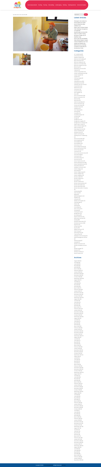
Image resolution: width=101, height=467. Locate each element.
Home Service (77, 159)
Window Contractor (78, 243)
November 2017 (77, 423)
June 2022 (76, 340)
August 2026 (77, 261)
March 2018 (76, 417)
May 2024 (76, 304)
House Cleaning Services (79, 164)
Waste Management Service (80, 237)
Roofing (40, 5)
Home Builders (77, 143)
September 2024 (78, 297)
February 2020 (77, 383)
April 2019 (76, 399)
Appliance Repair (78, 57)
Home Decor (77, 145)
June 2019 (76, 396)
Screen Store (77, 226)
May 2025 (76, 284)
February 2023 (77, 327)
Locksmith (76, 199)
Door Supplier (77, 92)
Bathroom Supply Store (79, 65)
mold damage (77, 202)
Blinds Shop (76, 67)
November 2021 (77, 351)
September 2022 (78, 335)
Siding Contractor (78, 229)
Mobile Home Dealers (79, 200)
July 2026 (76, 262)
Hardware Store (77, 132)
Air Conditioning (77, 54)
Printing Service (77, 212)
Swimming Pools (77, 232)
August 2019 (76, 393)
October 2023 (77, 315)
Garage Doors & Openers (80, 122)
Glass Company (77, 127)
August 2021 (76, 356)
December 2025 (78, 273)
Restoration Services (79, 218)
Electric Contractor (78, 97)
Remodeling (51, 5)
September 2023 (78, 316)
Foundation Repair (78, 114)
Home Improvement (32, 5)
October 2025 (77, 276)
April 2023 (76, 324)
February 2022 (77, 347)
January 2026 (77, 272)
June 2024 (76, 302)
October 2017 (77, 425)
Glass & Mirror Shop (78, 124)
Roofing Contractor (78, 223)
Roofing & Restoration (79, 221)
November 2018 (77, 407)
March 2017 (76, 436)
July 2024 (76, 300)
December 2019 (77, 386)
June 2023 (76, 321)
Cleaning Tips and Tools (79, 84)
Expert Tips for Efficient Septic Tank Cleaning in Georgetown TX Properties (81, 29)
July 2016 (76, 448)
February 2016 (77, 456)
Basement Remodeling (79, 59)
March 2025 (76, 288)
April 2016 (76, 453)
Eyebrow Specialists (78, 102)
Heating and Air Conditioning (80, 135)
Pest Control (77, 208)
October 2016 (77, 444)
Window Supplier (78, 248)
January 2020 (77, 385)
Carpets (76, 76)
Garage (76, 118)
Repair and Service (78, 216)
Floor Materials (77, 110)
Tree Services (77, 234)
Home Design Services (79, 146)
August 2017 (76, 428)
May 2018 (76, 413)
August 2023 (77, 318)
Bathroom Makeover (79, 62)
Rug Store (76, 224)
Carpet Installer (77, 75)
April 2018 (76, 415)
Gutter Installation (78, 130)
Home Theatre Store (79, 161)
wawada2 (76, 242)
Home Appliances (78, 140)
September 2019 (78, 391)
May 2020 (76, 378)
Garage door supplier (79, 121)
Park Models (77, 207)
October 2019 (77, 390)
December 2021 (77, 350)
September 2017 (78, 426)
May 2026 (76, 265)
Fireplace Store (77, 106)
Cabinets (76, 70)
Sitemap (64, 465)
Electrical (76, 99)
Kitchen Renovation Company (81, 188)
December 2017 (77, 421)
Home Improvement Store (80, 153)
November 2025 (77, 275)
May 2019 (76, 398)
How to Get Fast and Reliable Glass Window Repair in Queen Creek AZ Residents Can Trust (81, 40)
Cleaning (76, 79)
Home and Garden (81, 5)
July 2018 (76, 410)
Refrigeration (77, 213)
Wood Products (77, 253)
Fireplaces (76, 108)
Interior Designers (78, 175)
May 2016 (76, 452)
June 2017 (76, 431)
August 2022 (77, 337)
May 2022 (76, 342)
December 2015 (77, 460)
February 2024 (77, 308)
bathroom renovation (79, 63)
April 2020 (76, 380)
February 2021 (77, 366)
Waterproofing (77, 240)
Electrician (76, 100)
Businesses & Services (79, 68)
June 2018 (76, 412)
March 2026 (76, 269)
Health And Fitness (78, 134)
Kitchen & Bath (77, 177)
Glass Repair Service (78, 129)
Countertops (77, 91)
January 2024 (77, 310)
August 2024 (77, 299)
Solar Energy (77, 231)
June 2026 (76, 264)
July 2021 (76, 358)
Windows (76, 250)
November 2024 (77, 294)
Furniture (76, 116)
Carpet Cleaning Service (79, 73)
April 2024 (76, 305)
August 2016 (76, 447)
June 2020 (76, 377)
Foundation (76, 113)
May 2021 (76, 361)
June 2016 (76, 450)
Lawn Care (76, 192)
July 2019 (76, 394)
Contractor (76, 89)
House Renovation (78, 165)
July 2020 (76, 375)
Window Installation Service (80, 245)
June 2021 (76, 359)
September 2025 (78, 278)
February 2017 (77, 437)
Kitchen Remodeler (78, 185)
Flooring (45, 5)
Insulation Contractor (79, 167)
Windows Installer (78, 251)
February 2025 (77, 289)
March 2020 (76, 382)
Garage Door (77, 119)
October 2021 (77, 353)
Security (76, 227)
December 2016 (77, 441)
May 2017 (76, 433)
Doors (75, 94)
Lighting (76, 194)
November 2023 (77, 313)
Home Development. (48, 465)
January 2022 (77, 348)
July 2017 (76, 429)
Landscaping (58, 5)
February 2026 (77, 270)
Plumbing (76, 210)
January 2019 (77, 404)
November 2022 (77, 332)
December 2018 (77, 406)
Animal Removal (77, 55)
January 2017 (77, 439)
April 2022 (76, 343)
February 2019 (77, 402)
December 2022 (77, 331)
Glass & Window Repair (79, 126)
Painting (65, 5)
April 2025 (76, 286)
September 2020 (78, 372)
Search (85, 14)
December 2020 (78, 367)
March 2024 (77, 307)
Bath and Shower (78, 60)
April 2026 (76, 267)
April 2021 (76, 362)
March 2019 (76, 401)
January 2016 (77, 458)
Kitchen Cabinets (78, 181)
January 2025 (77, 291)
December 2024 (78, 292)
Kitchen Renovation (78, 186)
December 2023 (77, 312)
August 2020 (77, 374)
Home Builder (77, 141)
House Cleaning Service (79, 162)
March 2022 (76, 345)
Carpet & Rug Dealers (79, 71)
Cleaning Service (72, 5)
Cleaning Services (78, 83)
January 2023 (77, 329)
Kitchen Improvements (79, 183)
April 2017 (76, 434)
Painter (75, 204)
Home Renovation (78, 157)
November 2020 (77, 369)
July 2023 (76, 320)
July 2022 (76, 339)
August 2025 (77, 280)
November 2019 (77, 388)
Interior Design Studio (79, 172)
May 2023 (76, 323)
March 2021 (76, 364)
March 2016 (76, 455)
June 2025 (76, 283)
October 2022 (77, 334)
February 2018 (77, 418)
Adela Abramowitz (18, 14)
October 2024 (77, 296)
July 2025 (76, 281)
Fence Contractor (78, 103)
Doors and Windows (78, 95)
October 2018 (77, 409)
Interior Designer (78, 173)
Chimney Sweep (77, 78)
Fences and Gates (78, 105)
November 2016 (77, 442)
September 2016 (78, 445)
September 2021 (78, 355)
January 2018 (77, 420)
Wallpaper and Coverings (80, 235)
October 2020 (77, 370)
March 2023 (76, 326)
